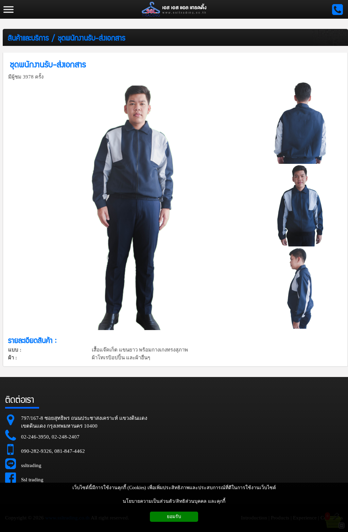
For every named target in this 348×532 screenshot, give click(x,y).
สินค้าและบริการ (28, 37)
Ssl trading (32, 479)
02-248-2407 (66, 437)
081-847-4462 (69, 451)
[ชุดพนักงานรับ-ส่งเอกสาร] (133, 205)
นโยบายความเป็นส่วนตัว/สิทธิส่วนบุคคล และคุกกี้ (174, 501)
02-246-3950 (35, 437)
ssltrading (31, 465)
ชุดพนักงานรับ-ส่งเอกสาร (91, 37)
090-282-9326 (36, 451)
